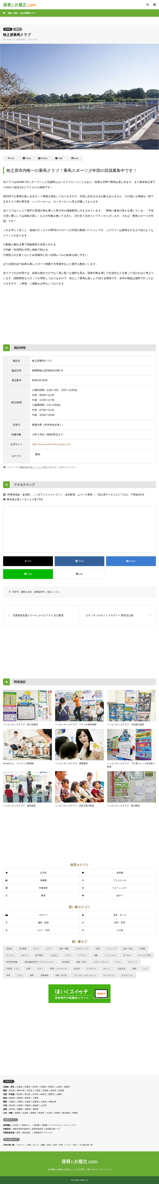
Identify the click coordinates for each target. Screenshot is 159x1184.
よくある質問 (78, 1169)
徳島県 (28, 1109)
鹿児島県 (66, 1113)
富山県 (27, 1094)
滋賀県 (36, 1102)
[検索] (147, 4)
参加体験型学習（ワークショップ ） (40, 962)
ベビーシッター (119, 888)
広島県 (20, 1105)
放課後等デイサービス (43, 1133)
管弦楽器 (66, 962)
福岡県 (17, 1113)
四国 (5, 1109)
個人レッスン (53, 592)
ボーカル (127, 955)
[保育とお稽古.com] (19, 4)
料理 (28, 969)
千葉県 (37, 1090)
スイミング (132, 962)
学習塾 (142, 949)
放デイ (119, 895)
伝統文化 (121, 969)
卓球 (8, 975)
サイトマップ (105, 1169)
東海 (5, 1098)
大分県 (49, 1113)
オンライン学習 (144, 955)
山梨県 (59, 1094)
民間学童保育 (37, 1129)
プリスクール (119, 880)
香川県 (12, 1109)
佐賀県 (25, 1113)
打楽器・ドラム (12, 969)
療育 (43, 895)
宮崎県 (57, 1113)
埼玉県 (29, 1090)
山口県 (43, 1105)
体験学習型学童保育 (21, 1129)
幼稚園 (43, 880)
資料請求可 (39, 592)
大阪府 (12, 1102)
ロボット (24, 955)
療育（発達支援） (24, 1133)
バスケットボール (100, 962)
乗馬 (17, 29)
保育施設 (7, 1125)
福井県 (43, 1094)
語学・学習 (119, 922)
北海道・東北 (8, 1087)
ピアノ (49, 949)
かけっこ (107, 969)
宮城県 (43, 1087)
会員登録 (51, 1169)
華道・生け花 (61, 975)
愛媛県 (20, 1109)
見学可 (15, 592)
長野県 (51, 1094)
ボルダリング (127, 975)
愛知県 (12, 1098)
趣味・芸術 (43, 922)
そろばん (54, 955)
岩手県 (35, 1087)
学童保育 (43, 888)
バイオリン (82, 955)
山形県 (59, 1087)
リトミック (111, 949)
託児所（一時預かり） (22, 1125)
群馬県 (61, 1090)
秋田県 (51, 1087)
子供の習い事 (8, 1145)
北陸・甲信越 (8, 1094)
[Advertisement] (79, 313)
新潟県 (19, 1094)
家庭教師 (44, 975)
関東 (5, 1090)
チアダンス (91, 969)
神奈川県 (21, 1090)
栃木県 (53, 1090)
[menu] (154, 4)
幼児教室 (23, 949)
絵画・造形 (127, 949)
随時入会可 (26, 592)
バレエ (67, 955)
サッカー (10, 955)
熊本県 (41, 1113)
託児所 (43, 872)
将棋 (134, 969)
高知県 (36, 1109)
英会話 (9, 949)
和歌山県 (52, 1102)
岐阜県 (28, 1098)
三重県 (36, 1098)
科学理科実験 (12, 962)
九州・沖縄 (7, 1113)
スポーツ (43, 915)
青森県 (27, 1087)
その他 (119, 930)
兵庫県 (20, 1102)
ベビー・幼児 (43, 930)
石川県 (35, 1094)
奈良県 (43, 1102)
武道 (98, 949)
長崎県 (33, 1113)
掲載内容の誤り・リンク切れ (33, 467)
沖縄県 (75, 1113)
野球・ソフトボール (58, 969)
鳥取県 (28, 1105)
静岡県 (8, 29)
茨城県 (45, 1090)
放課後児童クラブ (52, 1129)
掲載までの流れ (64, 1169)
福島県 (67, 1087)
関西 (5, 1102)
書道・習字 (81, 962)
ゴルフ (20, 975)
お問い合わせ (92, 1169)
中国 (5, 1105)
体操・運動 (63, 949)
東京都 (12, 1090)
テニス (118, 962)
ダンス (36, 949)
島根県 (36, 1105)
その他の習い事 (86, 1145)
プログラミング (82, 949)
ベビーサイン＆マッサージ (85, 975)
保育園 (119, 872)
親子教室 (39, 955)
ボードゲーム (108, 975)
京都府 (28, 1102)
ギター (40, 969)
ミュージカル (110, 955)
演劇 (96, 955)
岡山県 (12, 1105)
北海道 (19, 1087)
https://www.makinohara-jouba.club (51, 444)
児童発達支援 (8, 1133)
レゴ (145, 969)
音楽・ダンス (119, 915)
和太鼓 (77, 969)
